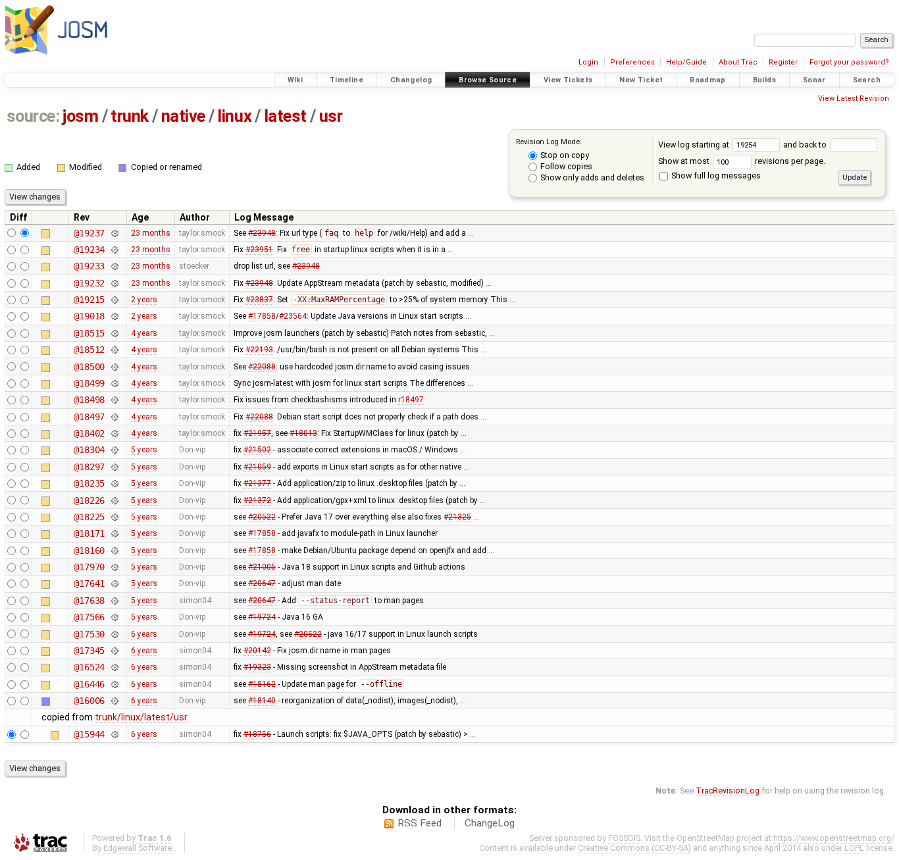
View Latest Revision (853, 98)
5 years (144, 449)
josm (80, 116)
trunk (130, 116)
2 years (144, 299)
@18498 (89, 399)
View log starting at (694, 144)
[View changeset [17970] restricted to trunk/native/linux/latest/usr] (114, 567)
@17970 (89, 567)
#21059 (257, 466)
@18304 (89, 449)
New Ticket (641, 80)
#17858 (262, 316)
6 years (144, 634)
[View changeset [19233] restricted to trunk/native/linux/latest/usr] (114, 266)
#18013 (303, 433)
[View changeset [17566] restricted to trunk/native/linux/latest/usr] (114, 617)
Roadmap (708, 80)
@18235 (89, 483)
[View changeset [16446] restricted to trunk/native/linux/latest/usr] (114, 684)
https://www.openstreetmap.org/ (833, 838)
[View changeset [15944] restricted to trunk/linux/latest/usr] (114, 734)
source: (33, 116)
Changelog (411, 80)
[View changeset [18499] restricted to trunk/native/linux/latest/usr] (114, 383)
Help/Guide (686, 62)
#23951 (259, 249)
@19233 (89, 266)
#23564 (293, 316)
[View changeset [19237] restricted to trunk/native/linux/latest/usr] (114, 233)
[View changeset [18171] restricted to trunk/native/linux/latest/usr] (114, 533)
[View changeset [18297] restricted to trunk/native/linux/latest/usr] (114, 467)
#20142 (257, 650)
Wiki (295, 80)
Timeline (346, 80)
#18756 (257, 734)
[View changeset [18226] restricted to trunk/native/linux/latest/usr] (114, 500)
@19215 (89, 299)
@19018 (89, 316)
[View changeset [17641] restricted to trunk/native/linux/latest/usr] (114, 583)
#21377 (257, 483)
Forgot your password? (849, 62)
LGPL (854, 848)
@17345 (89, 650)
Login (588, 62)
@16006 (89, 700)
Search (867, 80)
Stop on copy (563, 155)
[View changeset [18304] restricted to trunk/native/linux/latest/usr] (114, 449)
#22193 (259, 349)
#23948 (262, 233)
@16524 (89, 667)
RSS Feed (420, 823)
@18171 (89, 533)
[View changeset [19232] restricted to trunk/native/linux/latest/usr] (114, 283)
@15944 (89, 734)
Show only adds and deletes (591, 177)
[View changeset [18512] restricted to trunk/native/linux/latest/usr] (114, 349)
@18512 (89, 349)
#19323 (257, 667)
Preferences (632, 62)
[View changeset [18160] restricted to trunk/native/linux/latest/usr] (114, 550)
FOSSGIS (624, 838)
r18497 (411, 399)
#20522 (262, 517)
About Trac (738, 62)
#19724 (262, 617)
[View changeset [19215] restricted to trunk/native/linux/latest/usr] (114, 299)
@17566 (89, 617)
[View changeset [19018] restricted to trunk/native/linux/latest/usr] (114, 316)
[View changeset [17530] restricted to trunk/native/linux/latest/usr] (114, 634)
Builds (764, 80)
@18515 (89, 333)
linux (234, 116)
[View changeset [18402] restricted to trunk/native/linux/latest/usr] (114, 433)
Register (783, 62)
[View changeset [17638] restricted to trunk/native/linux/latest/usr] (114, 600)
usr (331, 116)
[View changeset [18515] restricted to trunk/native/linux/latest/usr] (114, 333)
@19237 (89, 233)
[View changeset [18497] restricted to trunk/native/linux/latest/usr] (114, 417)
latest (285, 116)
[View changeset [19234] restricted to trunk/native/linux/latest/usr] (114, 249)
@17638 (89, 600)
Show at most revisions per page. (741, 161)
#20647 (262, 583)
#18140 (262, 700)
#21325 (457, 517)
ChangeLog (490, 823)
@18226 (89, 500)
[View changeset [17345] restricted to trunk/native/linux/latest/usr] (114, 650)
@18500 (89, 367)
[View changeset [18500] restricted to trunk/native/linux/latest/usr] (114, 367)
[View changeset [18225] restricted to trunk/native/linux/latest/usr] (114, 517)
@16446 (89, 684)
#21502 (257, 449)
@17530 (89, 634)
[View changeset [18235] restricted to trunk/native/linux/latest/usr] (114, 483)
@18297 (89, 467)
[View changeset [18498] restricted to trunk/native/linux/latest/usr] (114, 399)
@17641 (89, 583)
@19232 (89, 283)
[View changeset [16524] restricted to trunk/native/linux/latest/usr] (114, 667)
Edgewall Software (137, 848)
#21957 (257, 433)
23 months (150, 233)
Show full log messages (715, 175)
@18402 (89, 433)
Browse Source (488, 80)
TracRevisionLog (727, 790)
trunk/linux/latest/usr (141, 717)
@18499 (89, 383)
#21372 (257, 500)
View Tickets (568, 80)
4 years (144, 333)
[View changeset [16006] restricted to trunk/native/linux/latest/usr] (114, 700)
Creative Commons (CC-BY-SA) (634, 848)
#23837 (259, 299)
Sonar (814, 80)
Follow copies (565, 166)
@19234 (89, 249)
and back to (806, 144)
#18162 (262, 684)
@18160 (89, 550)
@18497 (89, 417)
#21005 (262, 567)
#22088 (262, 366)
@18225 (89, 517)
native (183, 116)
